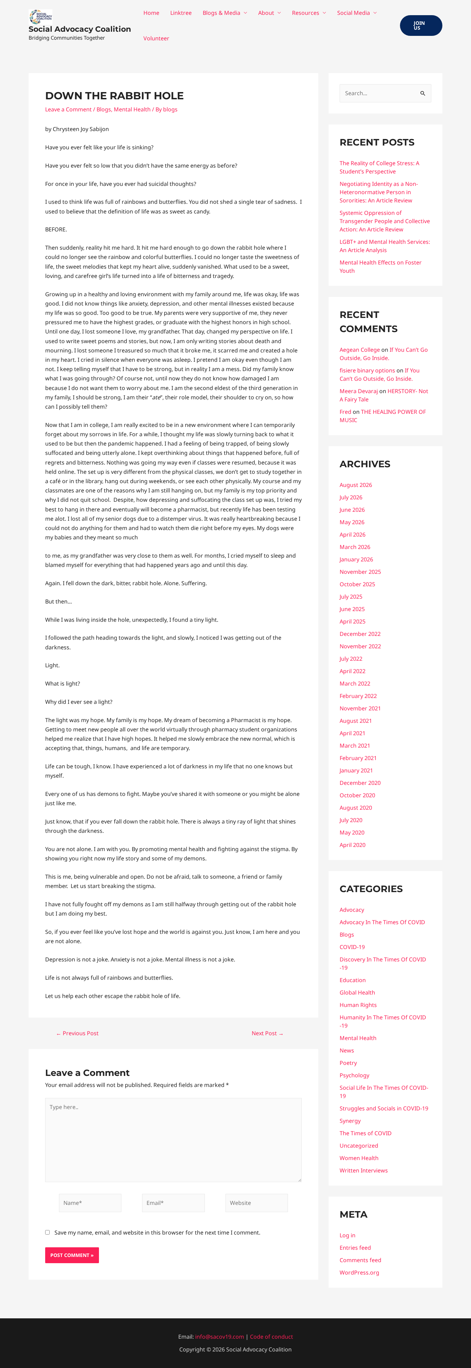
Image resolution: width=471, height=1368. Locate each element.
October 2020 (357, 795)
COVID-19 (352, 947)
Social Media (353, 13)
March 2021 (355, 745)
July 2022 (351, 658)
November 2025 (360, 572)
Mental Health (132, 109)
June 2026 (352, 509)
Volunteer (156, 38)
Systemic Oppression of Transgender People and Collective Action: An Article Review (385, 221)
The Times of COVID (366, 1133)
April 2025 (352, 621)
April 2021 (352, 733)
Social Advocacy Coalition (80, 29)
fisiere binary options (367, 370)
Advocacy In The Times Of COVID (382, 922)
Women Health (359, 1158)
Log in (347, 1235)
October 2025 (357, 584)
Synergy (350, 1121)
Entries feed (355, 1247)
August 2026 (356, 485)
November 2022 (360, 646)
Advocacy (352, 909)
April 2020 (352, 845)
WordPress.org (359, 1272)
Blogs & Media (221, 13)
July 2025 (351, 596)
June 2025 (352, 609)
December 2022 (360, 634)
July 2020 (351, 820)
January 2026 (356, 559)
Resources (305, 13)
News (347, 1050)
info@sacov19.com (219, 1336)
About (266, 13)
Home (151, 13)
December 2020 (360, 783)
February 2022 (358, 696)
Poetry (348, 1063)
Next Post (268, 1033)
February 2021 (358, 758)
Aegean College (360, 349)
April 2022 (352, 671)
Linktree (181, 13)
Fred (345, 412)
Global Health (357, 992)
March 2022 (355, 683)
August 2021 (356, 721)
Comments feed (360, 1260)
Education (353, 980)
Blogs (104, 109)
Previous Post (77, 1033)
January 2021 (356, 770)
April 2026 (352, 534)
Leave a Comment (68, 109)
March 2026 (355, 547)
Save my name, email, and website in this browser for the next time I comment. (157, 1232)
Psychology (354, 1075)
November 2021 (360, 708)
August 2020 (356, 807)
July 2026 (351, 497)
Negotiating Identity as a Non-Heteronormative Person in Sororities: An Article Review (379, 192)
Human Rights (358, 1005)
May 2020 (352, 832)
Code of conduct (271, 1336)
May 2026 (352, 522)
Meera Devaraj (359, 391)
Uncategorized (359, 1145)
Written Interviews (364, 1170)
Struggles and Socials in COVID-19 (384, 1108)
